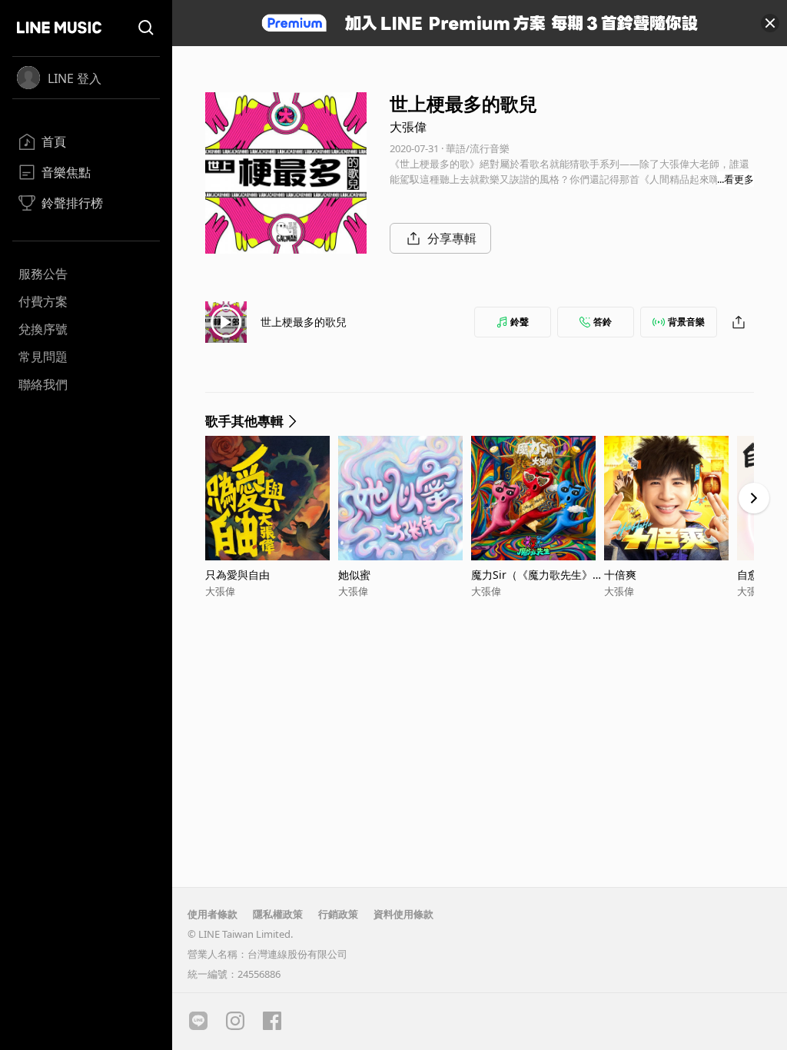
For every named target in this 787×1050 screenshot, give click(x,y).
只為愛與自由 (237, 574)
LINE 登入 (74, 78)
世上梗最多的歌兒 (304, 321)
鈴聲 (519, 321)
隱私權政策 (278, 914)
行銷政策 (338, 914)
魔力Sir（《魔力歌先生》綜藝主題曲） (537, 574)
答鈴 (602, 321)
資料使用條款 (403, 914)
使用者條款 (212, 914)
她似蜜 (354, 574)
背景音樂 (686, 321)
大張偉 (408, 126)
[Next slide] (754, 498)
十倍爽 (620, 574)
